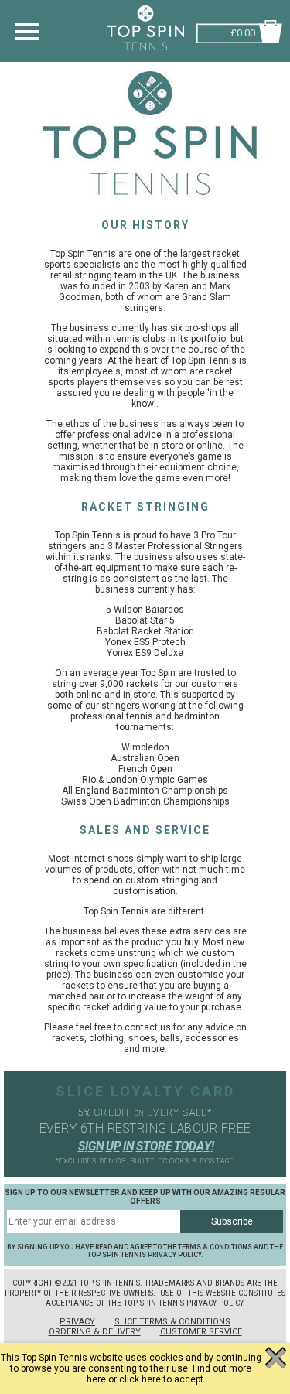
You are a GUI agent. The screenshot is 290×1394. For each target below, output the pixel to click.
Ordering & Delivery (95, 1332)
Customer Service (201, 1332)
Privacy (77, 1322)
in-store (167, 445)
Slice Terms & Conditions (172, 1322)
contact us (148, 1027)
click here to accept (161, 1379)
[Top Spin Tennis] (150, 205)
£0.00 (242, 31)
